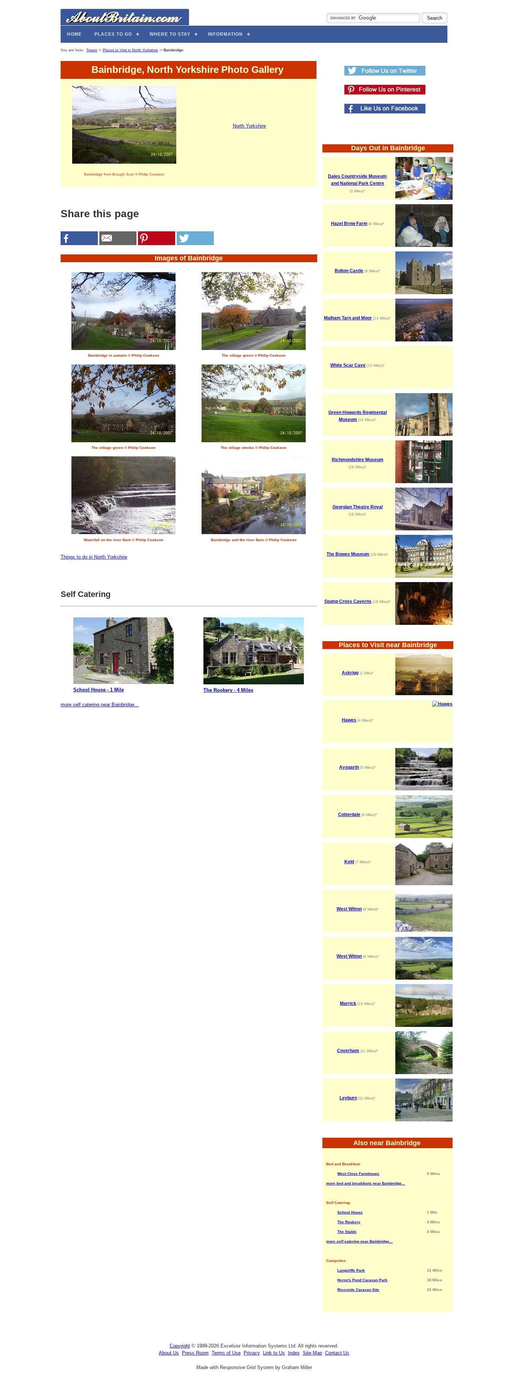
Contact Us (337, 1353)
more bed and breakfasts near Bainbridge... (365, 1183)
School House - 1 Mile (98, 690)
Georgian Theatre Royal (357, 507)
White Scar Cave (348, 365)
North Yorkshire (249, 126)
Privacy (252, 1353)
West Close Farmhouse (358, 1174)
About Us (169, 1353)
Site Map (312, 1353)
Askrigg (350, 672)
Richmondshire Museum (357, 459)
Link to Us (274, 1353)
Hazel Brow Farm (349, 223)
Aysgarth (349, 767)
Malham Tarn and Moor (348, 318)
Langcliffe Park (351, 1270)
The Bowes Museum (348, 554)
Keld (349, 861)
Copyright (180, 1346)
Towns (91, 50)
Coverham (348, 1050)
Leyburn (348, 1098)
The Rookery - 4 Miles (228, 690)
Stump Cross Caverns (348, 601)
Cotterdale (349, 814)
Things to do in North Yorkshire (94, 557)
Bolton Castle (349, 270)
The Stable (347, 1232)
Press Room (195, 1353)
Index (294, 1353)
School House (350, 1212)
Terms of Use (226, 1353)
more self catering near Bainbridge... (100, 704)
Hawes (349, 720)
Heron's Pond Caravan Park (362, 1280)
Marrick (348, 1003)
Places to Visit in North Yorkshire (130, 50)
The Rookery (348, 1222)
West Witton (349, 909)
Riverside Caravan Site (358, 1290)
